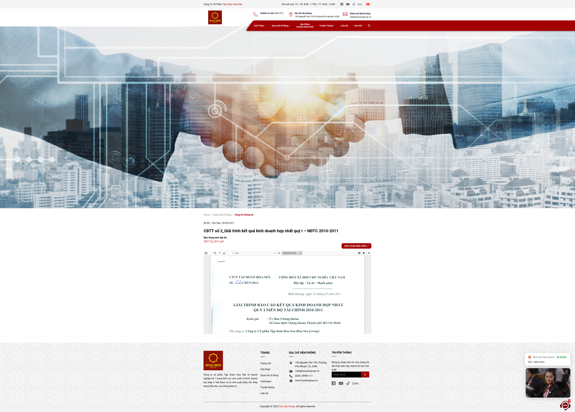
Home (207, 214)
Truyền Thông (326, 25)
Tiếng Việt (368, 4)
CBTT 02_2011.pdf (214, 241)
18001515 (278, 13)
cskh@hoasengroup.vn (360, 16)
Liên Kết (358, 25)
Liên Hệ (344, 25)
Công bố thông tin (244, 214)
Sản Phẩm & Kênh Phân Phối (304, 25)
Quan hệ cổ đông (222, 214)
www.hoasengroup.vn (306, 380)
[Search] (369, 25)
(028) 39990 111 (304, 375)
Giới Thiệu (259, 25)
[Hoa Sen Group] (215, 17)
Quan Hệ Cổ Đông (280, 25)
